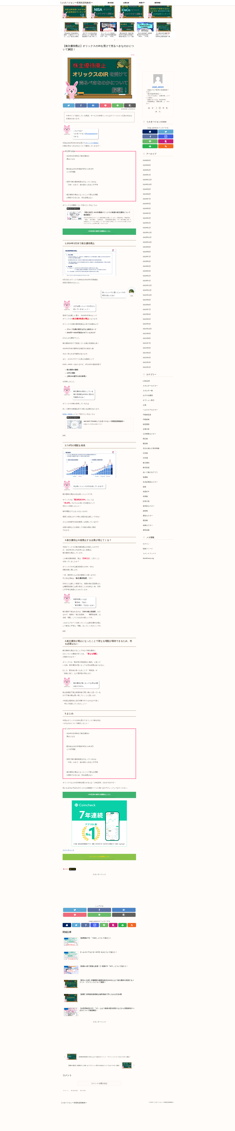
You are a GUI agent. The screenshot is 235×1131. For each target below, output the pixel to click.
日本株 (66, 869)
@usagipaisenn (91, 134)
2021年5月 (147, 353)
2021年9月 (147, 333)
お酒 (144, 405)
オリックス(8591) (91, 143)
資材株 (145, 511)
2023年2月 (147, 276)
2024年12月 (147, 180)
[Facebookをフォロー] (85, 925)
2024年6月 (147, 204)
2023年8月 (147, 252)
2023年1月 (147, 281)
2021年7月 (147, 343)
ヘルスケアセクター (150, 410)
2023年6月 (147, 261)
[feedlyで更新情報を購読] (122, 925)
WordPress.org (148, 558)
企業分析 (146, 429)
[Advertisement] (99, 889)
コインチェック (68, 850)
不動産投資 (147, 415)
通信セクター (148, 516)
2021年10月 (147, 329)
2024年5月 (147, 208)
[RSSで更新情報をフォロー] (132, 925)
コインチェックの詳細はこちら (99, 856)
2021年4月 (147, 357)
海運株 (145, 477)
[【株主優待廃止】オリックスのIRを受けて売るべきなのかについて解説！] (93, 105)
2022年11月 (147, 290)
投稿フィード (148, 549)
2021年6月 (147, 348)
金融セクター (148, 525)
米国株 (145, 496)
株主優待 (146, 463)
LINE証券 (146, 381)
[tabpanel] (72, 29)
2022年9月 (147, 300)
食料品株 (146, 530)
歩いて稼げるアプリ (150, 472)
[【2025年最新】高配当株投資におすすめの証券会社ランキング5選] (74, 10)
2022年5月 (147, 319)
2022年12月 (147, 285)
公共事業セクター (149, 434)
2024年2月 (147, 223)
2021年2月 (147, 367)
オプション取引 (148, 400)
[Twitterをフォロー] (76, 925)
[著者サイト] (67, 925)
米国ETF (146, 492)
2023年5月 (147, 266)
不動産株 (146, 419)
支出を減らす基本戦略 (151, 448)
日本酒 (145, 458)
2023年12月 (147, 232)
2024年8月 (147, 194)
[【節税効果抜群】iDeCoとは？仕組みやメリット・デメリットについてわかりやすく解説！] (131, 10)
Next (174, 30)
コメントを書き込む (99, 1083)
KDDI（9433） (68, 414)
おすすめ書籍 (148, 395)
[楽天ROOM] (113, 925)
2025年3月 (147, 170)
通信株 (145, 520)
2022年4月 (147, 324)
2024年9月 (147, 189)
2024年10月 (147, 184)
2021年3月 (147, 362)
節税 (144, 487)
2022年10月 (147, 295)
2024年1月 (147, 228)
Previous (61, 30)
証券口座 (146, 501)
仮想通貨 (146, 424)
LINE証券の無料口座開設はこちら (99, 231)
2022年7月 (147, 309)
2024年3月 (147, 218)
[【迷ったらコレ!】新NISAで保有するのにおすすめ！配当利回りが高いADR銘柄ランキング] (160, 10)
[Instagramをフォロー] (94, 925)
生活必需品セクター (150, 482)
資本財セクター (148, 506)
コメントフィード (149, 553)
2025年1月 (147, 175)
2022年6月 (147, 314)
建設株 (145, 443)
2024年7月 (147, 199)
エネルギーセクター (150, 386)
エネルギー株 (148, 391)
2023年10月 (147, 242)
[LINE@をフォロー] (104, 925)
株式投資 (73, 869)
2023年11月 (147, 237)
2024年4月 (147, 213)
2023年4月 (147, 271)
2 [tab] (117, 40)
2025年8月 (147, 165)
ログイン (146, 544)
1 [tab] (115, 40)
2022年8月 (147, 305)
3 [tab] (120, 40)
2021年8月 (147, 338)
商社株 (145, 439)
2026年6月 (147, 160)
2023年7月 (147, 257)
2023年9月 (147, 247)
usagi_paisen (158, 87)
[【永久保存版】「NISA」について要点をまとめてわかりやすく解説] (103, 10)
